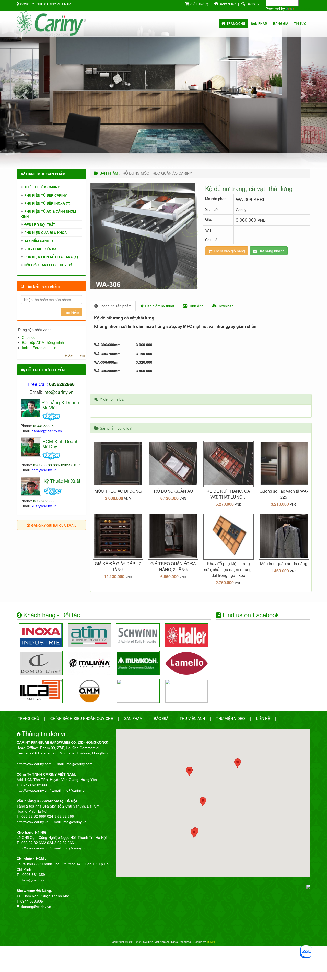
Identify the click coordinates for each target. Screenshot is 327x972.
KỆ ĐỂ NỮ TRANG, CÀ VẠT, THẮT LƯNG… (228, 494)
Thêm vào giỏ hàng (229, 250)
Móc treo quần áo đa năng (283, 563)
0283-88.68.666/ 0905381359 (57, 464)
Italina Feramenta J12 (39, 347)
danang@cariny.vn (47, 430)
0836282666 (43, 500)
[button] (24, 95)
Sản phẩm (133, 718)
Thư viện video (230, 718)
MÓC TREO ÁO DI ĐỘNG (118, 491)
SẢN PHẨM (109, 173)
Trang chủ (236, 23)
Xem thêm (76, 355)
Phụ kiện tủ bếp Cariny (45, 195)
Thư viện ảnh (192, 718)
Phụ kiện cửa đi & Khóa (45, 232)
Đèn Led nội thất (39, 224)
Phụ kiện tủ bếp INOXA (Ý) (47, 203)
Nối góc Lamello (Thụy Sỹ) (48, 265)
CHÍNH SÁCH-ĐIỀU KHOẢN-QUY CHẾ (81, 718)
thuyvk (211, 942)
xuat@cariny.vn (44, 505)
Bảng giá (280, 23)
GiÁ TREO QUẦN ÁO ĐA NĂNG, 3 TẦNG (173, 566)
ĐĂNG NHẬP (227, 4)
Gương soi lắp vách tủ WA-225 (284, 494)
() (199, 4)
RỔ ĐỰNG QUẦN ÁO (173, 491)
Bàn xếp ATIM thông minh (43, 342)
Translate (302, 8)
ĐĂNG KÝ (253, 4)
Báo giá (161, 718)
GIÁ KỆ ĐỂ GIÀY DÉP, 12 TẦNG (118, 566)
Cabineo (29, 337)
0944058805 (43, 425)
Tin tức (300, 23)
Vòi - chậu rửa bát (41, 248)
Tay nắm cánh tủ (39, 240)
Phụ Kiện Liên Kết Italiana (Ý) (51, 256)
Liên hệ (263, 718)
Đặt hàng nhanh (271, 250)
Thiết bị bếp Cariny (42, 187)
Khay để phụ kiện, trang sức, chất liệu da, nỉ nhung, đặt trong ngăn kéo (228, 569)
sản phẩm (259, 23)
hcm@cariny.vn (44, 469)
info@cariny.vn (58, 391)
